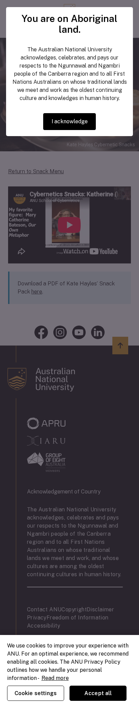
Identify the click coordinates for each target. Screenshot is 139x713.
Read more (55, 678)
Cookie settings (36, 693)
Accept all (98, 693)
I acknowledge (70, 121)
